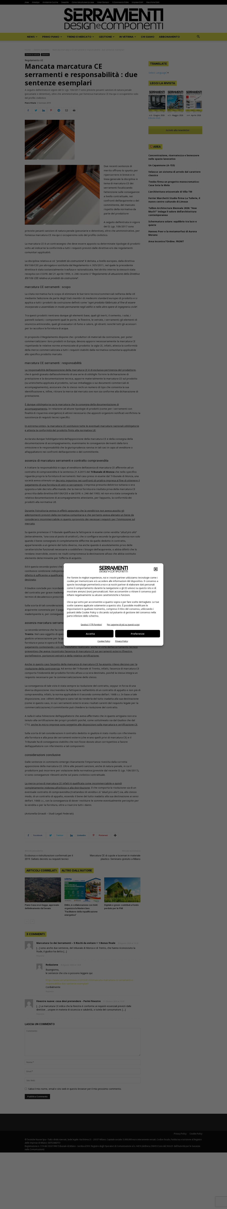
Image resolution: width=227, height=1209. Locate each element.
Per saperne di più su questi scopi (123, 624)
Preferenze (137, 633)
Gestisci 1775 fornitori (91, 624)
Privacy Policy (121, 641)
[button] (155, 569)
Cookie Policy (104, 641)
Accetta (90, 633)
